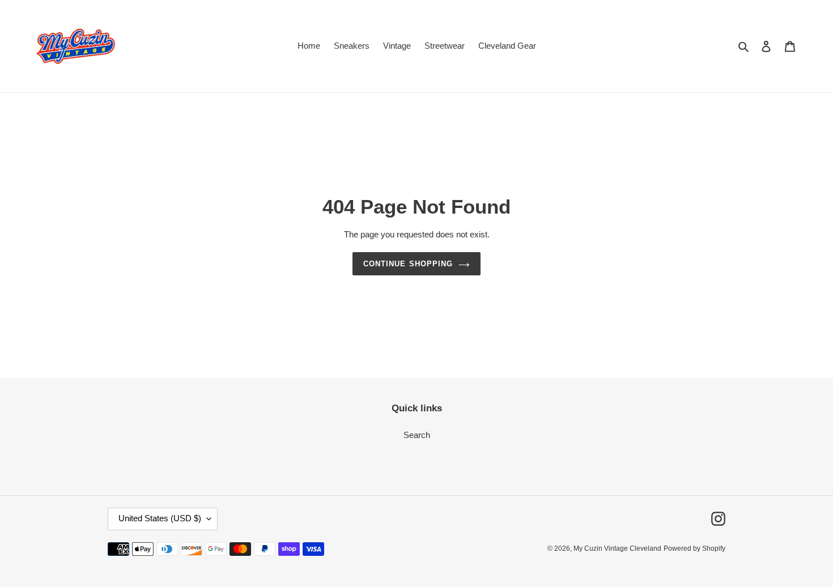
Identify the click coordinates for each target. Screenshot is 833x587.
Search (416, 435)
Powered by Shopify (694, 549)
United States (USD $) (159, 519)
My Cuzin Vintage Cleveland (617, 549)
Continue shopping (408, 264)
